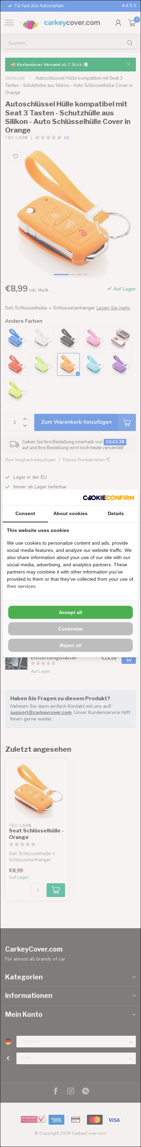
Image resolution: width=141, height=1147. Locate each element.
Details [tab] (116, 513)
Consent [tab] (25, 513)
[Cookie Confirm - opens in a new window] (108, 497)
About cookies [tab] (70, 513)
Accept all (70, 612)
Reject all (70, 645)
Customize (70, 629)
